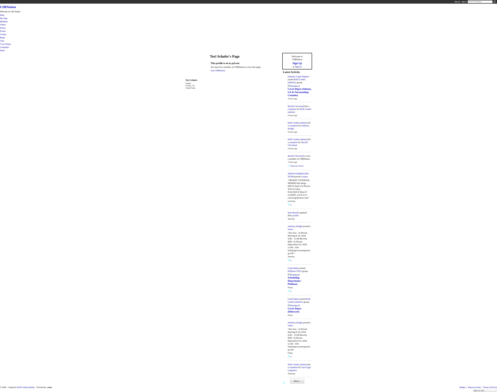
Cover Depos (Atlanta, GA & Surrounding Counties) (299, 92)
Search (495, 2)
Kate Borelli (293, 212)
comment (292, 109)
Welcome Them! (297, 166)
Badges (462, 387)
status (305, 176)
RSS (284, 383)
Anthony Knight (295, 226)
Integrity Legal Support (298, 76)
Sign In (464, 2)
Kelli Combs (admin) (297, 122)
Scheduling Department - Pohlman (295, 280)
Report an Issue (474, 387)
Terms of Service (490, 387)
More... (297, 381)
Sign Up (457, 2)
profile (296, 215)
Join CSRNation (218, 70)
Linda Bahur (293, 268)
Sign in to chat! (479, 390)
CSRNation (8, 7)
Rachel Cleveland (296, 106)
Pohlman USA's (295, 271)
